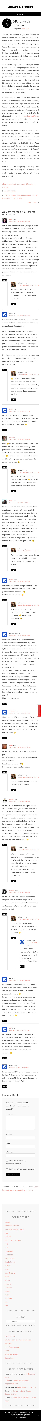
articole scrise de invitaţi (14, 1229)
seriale (7, 1291)
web (6, 1306)
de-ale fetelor (10, 1262)
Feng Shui (8, 1343)
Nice (10, 219)
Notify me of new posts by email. (22, 1169)
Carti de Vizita (10, 1336)
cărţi (6, 1244)
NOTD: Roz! (32, 202)
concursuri (9, 1251)
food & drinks (10, 1273)
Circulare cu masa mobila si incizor (18, 1340)
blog (6, 1233)
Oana (11, 579)
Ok (16, 1418)
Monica (11, 890)
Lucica (7, 1381)
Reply (5, 280)
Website (9, 1152)
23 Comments (10, 191)
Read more (22, 1418)
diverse (7, 1266)
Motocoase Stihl (11, 1354)
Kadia (11, 799)
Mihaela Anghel (20, 7)
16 (6, 21)
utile (6, 1302)
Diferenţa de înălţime (21, 23)
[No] (38, 1415)
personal (25, 29)
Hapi (11, 745)
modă (7, 1276)
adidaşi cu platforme (30, 116)
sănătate (8, 1287)
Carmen (12, 711)
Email (8, 1143)
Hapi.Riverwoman (12, 1347)
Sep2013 (7, 24)
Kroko (7, 1351)
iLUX (10, 409)
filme (6, 1269)
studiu (7, 1295)
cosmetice (9, 1255)
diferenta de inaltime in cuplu (13, 184)
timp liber (8, 1298)
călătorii (8, 1236)
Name (9, 1134)
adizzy (11, 437)
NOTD (7, 1280)
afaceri (7, 1222)
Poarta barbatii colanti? (26, 1387)
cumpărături (9, 1258)
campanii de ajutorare (13, 1240)
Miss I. (11, 500)
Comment (10, 1114)
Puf (10, 1028)
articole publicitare (12, 1226)
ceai (6, 1247)
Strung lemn (9, 1358)
